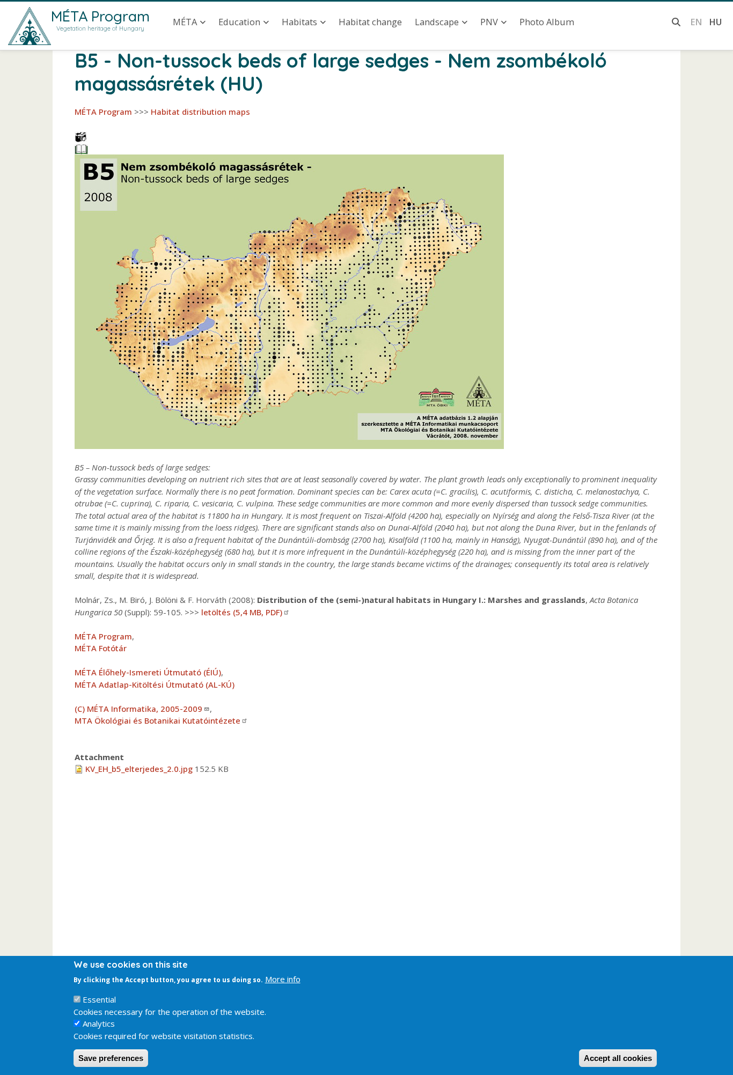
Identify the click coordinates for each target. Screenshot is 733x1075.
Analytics (99, 1023)
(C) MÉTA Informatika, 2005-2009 (138, 708)
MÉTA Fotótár (101, 648)
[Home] (29, 26)
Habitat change (370, 22)
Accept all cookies (618, 1058)
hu (715, 22)
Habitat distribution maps (200, 111)
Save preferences (110, 1058)
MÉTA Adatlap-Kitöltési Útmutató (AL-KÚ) (154, 684)
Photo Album (546, 22)
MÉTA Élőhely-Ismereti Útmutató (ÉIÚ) (148, 672)
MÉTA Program (100, 16)
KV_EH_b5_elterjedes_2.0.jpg (139, 768)
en (696, 22)
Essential (99, 999)
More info (282, 979)
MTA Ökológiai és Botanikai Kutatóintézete (157, 720)
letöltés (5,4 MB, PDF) (241, 612)
